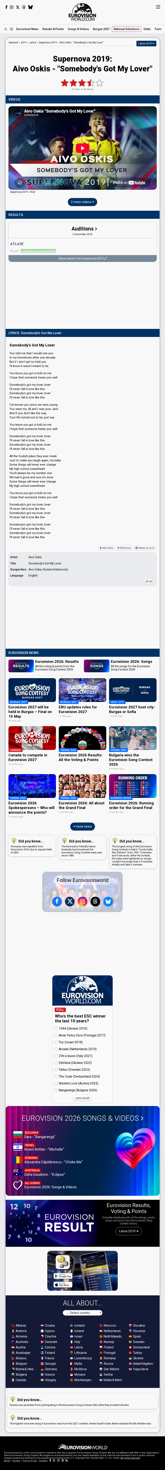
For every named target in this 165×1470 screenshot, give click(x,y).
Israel (77, 1336)
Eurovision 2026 (80, 1118)
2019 (24, 42)
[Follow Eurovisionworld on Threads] (24, 7)
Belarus (20, 1358)
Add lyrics (125, 547)
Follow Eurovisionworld (82, 880)
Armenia (21, 1336)
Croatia (49, 1325)
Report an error (146, 547)
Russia (108, 1364)
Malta (77, 1364)
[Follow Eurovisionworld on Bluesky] (30, 7)
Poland (108, 1347)
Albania (20, 1325)
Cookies (43, 1460)
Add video (107, 547)
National (126, 29)
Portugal (109, 1353)
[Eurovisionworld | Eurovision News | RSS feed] (67, 1460)
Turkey (137, 1353)
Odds (147, 29)
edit (150, 581)
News (27, 29)
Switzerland (141, 1347)
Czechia (50, 1336)
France (49, 1358)
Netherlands (112, 1331)
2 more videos (81, 202)
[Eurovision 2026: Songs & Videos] (135, 1149)
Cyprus (49, 1331)
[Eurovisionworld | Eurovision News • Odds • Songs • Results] (82, 12)
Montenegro (82, 1380)
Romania (109, 1358)
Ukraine (137, 1358)
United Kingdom (142, 1364)
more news (83, 826)
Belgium (21, 1364)
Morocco (109, 1325)
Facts (158, 29)
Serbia (108, 1374)
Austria (20, 1347)
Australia (21, 1342)
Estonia (49, 1347)
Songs (78, 29)
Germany (50, 1369)
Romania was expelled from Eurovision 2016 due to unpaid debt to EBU (31, 846)
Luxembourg (82, 1358)
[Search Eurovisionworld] (5, 29)
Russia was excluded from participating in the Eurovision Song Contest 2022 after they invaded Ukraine (69, 1402)
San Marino (111, 1369)
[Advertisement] (83, 296)
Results (53, 29)
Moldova (80, 1369)
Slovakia (138, 1325)
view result (82, 1098)
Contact (16, 1460)
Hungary (50, 1380)
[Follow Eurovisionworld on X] (17, 7)
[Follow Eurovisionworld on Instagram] (11, 7)
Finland (49, 1353)
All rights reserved (130, 1458)
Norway (108, 1342)
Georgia (50, 1364)
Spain (136, 1336)
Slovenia (138, 1331)
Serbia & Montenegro (114, 1380)
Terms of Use (29, 1460)
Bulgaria (21, 1374)
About (7, 1460)
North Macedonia (114, 1336)
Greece (49, 1374)
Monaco (79, 1374)
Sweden (138, 1342)
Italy (76, 1342)
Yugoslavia (140, 1369)
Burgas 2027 (101, 29)
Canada (20, 1380)
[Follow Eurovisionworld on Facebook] (6, 7)
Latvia (78, 1347)
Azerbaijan (22, 1353)
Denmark (50, 1342)
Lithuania (80, 1353)
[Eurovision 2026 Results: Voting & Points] (52, 1223)
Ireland (78, 1331)
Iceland (79, 1325)
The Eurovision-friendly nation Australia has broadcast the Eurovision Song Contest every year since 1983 (81, 848)
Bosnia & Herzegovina (26, 1369)
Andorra (21, 1331)
